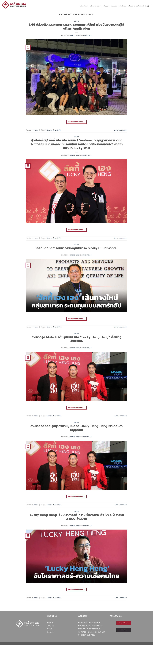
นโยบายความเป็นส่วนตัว (136, 6)
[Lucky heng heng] (14, 4)
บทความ (114, 6)
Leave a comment (120, 130)
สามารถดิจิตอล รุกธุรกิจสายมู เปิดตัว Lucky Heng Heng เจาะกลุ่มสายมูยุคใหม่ (76, 428)
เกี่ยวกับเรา (83, 6)
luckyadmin (87, 35)
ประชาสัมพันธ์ (57, 130)
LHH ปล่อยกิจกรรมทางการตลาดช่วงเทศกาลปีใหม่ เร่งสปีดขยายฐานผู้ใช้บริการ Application (76, 26)
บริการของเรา (94, 6)
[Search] (148, 6)
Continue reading (76, 122)
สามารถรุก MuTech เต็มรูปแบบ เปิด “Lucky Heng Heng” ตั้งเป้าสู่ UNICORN (76, 339)
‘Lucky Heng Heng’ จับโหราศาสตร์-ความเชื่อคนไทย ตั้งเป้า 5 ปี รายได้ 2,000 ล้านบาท (76, 517)
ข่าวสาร (106, 6)
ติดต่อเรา (122, 6)
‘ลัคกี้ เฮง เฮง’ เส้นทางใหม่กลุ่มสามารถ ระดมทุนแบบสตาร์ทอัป (76, 248)
